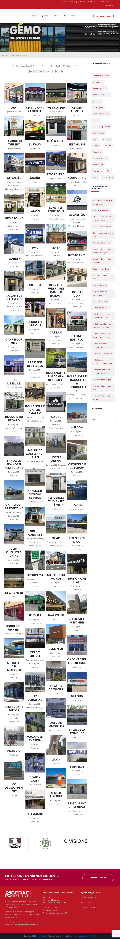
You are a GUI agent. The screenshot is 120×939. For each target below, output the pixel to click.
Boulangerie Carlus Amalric (35, 409)
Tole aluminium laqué (102, 379)
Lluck (55, 759)
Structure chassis (100, 301)
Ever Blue (77, 766)
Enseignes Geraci (41, 936)
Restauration (98, 164)
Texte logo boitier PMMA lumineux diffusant (102, 371)
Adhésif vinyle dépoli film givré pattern (103, 202)
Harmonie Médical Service (35, 494)
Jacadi (56, 248)
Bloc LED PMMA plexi (101, 210)
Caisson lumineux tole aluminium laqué (102, 219)
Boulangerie (98, 107)
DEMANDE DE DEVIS (98, 877)
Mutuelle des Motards (14, 666)
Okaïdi (35, 178)
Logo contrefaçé (100, 285)
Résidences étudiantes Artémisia (55, 501)
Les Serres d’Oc (77, 540)
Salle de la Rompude (77, 731)
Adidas (56, 417)
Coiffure (96, 120)
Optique (96, 145)
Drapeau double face (102, 243)
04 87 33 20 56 (89, 907)
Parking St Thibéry (14, 142)
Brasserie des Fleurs (35, 364)
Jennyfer (56, 649)
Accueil (4, 55)
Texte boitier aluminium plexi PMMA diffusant (102, 326)
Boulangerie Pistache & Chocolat (56, 376)
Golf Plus (35, 285)
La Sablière (77, 215)
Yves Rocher (56, 108)
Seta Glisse (77, 144)
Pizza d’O (14, 751)
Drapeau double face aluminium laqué (102, 251)
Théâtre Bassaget (56, 687)
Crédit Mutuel (35, 654)
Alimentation (98, 82)
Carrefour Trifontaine (14, 506)
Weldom (77, 427)
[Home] (17, 895)
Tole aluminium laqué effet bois (102, 388)
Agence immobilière (101, 76)
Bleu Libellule (14, 381)
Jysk (35, 248)
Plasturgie (97, 152)
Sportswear (97, 171)
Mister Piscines (56, 794)
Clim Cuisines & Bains (14, 552)
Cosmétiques (98, 133)
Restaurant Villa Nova (77, 805)
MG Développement (14, 787)
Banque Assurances (101, 95)
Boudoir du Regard (14, 418)
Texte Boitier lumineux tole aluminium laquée (102, 336)
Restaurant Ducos (14, 708)
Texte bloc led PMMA (101, 308)
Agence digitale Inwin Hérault (85, 936)
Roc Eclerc (56, 174)
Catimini (55, 332)
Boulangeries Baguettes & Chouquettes (77, 383)
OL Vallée (14, 178)
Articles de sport (99, 88)
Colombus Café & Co (14, 297)
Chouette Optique (35, 323)
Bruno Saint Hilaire (76, 580)
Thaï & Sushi (56, 141)
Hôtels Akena (56, 459)
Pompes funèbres (100, 158)
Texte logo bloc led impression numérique (102, 362)
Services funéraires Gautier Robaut (55, 290)
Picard (77, 505)
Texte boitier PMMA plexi (102, 353)
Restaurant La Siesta (35, 109)
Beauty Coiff (35, 779)
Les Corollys (35, 698)
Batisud (77, 696)
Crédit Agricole (35, 533)
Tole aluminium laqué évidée (102, 398)
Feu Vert (35, 615)
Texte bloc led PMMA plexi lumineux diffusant (103, 316)
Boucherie (97, 101)
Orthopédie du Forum (77, 466)
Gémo (56, 538)
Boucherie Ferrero (14, 627)
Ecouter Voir (76, 294)
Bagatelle (56, 615)
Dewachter (14, 593)
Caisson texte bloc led (102, 226)
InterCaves (77, 255)
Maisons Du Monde (56, 576)
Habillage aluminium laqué (101, 277)
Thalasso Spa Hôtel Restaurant (14, 464)
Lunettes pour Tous (56, 209)
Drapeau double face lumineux (102, 261)
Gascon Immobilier (56, 724)
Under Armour (77, 109)
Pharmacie (34, 814)
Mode (95, 139)
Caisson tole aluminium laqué (103, 235)
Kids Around (14, 218)
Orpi (14, 108)
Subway (35, 144)
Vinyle (95, 177)
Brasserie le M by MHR (77, 620)
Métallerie (107, 139)
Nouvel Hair (77, 178)
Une (109, 171)
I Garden (14, 259)
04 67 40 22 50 (51, 907)
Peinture (108, 145)
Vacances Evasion (35, 738)
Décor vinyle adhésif (101, 269)
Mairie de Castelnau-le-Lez (35, 453)
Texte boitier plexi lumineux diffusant (100, 345)
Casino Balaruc (77, 337)
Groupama (35, 575)
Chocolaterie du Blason (77, 661)
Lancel (35, 211)
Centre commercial (101, 114)
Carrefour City (13, 341)
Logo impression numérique (100, 293)
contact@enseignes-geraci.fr (56, 913)
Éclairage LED (108, 177)
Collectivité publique (101, 126)
